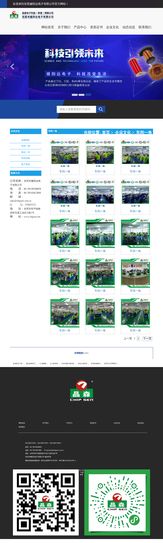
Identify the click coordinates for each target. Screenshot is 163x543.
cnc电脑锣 (42, 363)
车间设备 (25, 158)
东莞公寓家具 (82, 363)
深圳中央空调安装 (110, 363)
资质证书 (96, 27)
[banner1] (75, 95)
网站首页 (47, 27)
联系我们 (145, 27)
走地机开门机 (17, 363)
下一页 (147, 338)
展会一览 (25, 152)
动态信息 (128, 27)
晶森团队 (25, 140)
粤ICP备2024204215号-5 (67, 460)
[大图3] (88, 94)
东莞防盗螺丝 (95, 363)
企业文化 (112, 27)
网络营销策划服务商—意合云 (35, 460)
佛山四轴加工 (31, 363)
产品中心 (80, 27)
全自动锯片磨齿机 (67, 363)
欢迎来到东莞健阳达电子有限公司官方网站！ (41, 3)
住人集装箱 (54, 363)
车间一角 (25, 146)
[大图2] (81, 95)
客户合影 (25, 164)
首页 (106, 132)
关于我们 (64, 27)
